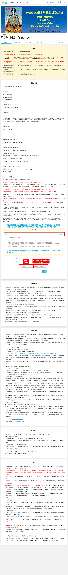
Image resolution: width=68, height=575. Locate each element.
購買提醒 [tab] (39, 42)
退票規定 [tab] (61, 42)
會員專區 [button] (26, 2)
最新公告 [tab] (6, 42)
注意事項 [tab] (28, 42)
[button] (4, 2)
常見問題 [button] (19, 2)
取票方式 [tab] (50, 42)
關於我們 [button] (12, 2)
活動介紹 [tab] (17, 42)
